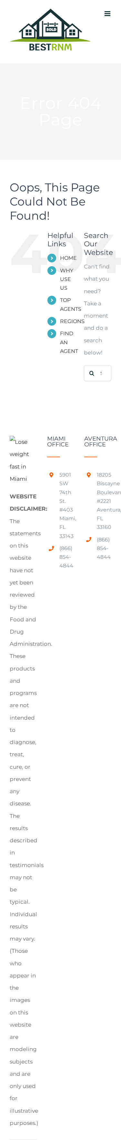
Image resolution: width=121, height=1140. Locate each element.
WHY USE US (66, 279)
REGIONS (72, 321)
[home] (23, 442)
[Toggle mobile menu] (108, 13)
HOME (68, 258)
